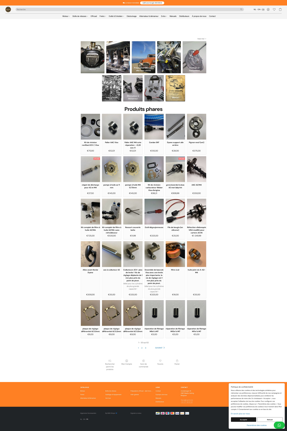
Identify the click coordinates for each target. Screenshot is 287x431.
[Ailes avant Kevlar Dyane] (90, 254)
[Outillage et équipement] (194, 53)
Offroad (94, 16)
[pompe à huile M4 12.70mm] (132, 169)
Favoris (160, 364)
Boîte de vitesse (110, 391)
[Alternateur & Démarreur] (133, 84)
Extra (163, 16)
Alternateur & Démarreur (88, 398)
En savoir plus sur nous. (240, 413)
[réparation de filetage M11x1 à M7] (196, 313)
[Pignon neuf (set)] (196, 126)
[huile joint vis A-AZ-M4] (196, 254)
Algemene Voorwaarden (88, 413)
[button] (152, 2)
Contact (212, 16)
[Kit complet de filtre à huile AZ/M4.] (90, 211)
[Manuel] (175, 84)
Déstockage (132, 16)
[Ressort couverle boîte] (132, 211)
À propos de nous (199, 16)
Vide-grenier (134, 394)
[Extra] (154, 84)
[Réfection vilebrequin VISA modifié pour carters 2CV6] (196, 211)
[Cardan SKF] (154, 126)
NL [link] (81, 419)
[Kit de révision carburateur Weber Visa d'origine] (154, 169)
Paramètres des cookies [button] (257, 425)
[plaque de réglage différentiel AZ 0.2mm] (111, 313)
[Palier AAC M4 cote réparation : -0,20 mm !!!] (132, 126)
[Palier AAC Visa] (111, 126)
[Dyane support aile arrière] (175, 126)
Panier (177, 364)
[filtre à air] (175, 254)
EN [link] (84, 419)
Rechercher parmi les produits (110, 367)
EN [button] (259, 9)
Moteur (65, 16)
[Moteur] (92, 53)
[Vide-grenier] (111, 84)
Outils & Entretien (116, 16)
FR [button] (263, 9)
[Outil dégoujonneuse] (154, 211)
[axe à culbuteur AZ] (111, 254)
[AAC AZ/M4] (196, 169)
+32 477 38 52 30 (187, 402)
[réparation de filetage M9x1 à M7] (154, 313)
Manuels (173, 16)
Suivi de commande (143, 365)
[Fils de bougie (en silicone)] (175, 211)
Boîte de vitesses (80, 16)
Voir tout (108, 398)
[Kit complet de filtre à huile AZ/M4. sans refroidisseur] (111, 211)
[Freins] (169, 53)
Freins (102, 16)
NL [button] (255, 9)
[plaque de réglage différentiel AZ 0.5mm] (132, 313)
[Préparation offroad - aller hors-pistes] (143, 53)
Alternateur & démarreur (148, 16)
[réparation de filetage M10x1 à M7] (175, 313)
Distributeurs (184, 16)
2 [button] (141, 348)
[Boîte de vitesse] (118, 53)
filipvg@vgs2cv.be (187, 400)
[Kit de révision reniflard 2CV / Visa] (90, 126)
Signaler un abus (135, 413)
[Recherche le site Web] (241, 9)
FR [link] (87, 419)
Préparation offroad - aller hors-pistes (141, 391)
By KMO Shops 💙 (111, 413)
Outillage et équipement (113, 394)
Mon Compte (126, 364)
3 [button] (145, 348)
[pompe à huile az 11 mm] (111, 169)
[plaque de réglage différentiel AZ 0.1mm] (90, 313)
